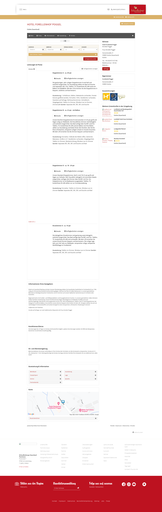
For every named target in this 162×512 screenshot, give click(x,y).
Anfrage (106, 69)
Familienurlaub (45, 448)
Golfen (63, 454)
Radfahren (64, 448)
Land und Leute (108, 444)
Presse (108, 501)
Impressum (119, 425)
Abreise (48, 47)
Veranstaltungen (87, 444)
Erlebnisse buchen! (88, 464)
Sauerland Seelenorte (110, 457)
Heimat (106, 454)
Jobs (102, 501)
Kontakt (112, 425)
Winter (63, 467)
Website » (105, 65)
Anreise (31, 47)
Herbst (63, 464)
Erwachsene (68, 47)
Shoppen (85, 457)
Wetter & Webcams (130, 450)
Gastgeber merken (128, 24)
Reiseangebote (45, 461)
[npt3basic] (137, 9)
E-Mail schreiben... (24, 467)
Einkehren (85, 461)
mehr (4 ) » (31, 222)
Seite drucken (138, 432)
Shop (126, 460)
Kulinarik (106, 451)
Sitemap (96, 501)
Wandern (64, 444)
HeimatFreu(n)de (109, 448)
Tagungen (128, 466)
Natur (105, 461)
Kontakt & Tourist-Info (131, 469)
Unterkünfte (44, 444)
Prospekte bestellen (131, 453)
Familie (63, 451)
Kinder (84, 47)
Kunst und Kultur (87, 451)
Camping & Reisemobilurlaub (49, 454)
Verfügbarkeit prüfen (90, 59)
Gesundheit (64, 457)
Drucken (132, 425)
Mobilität (127, 456)
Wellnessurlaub (45, 451)
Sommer (64, 461)
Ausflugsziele (86, 448)
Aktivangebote (86, 454)
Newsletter (128, 463)
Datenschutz (126, 425)
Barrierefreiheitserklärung (84, 501)
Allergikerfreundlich (46, 457)
